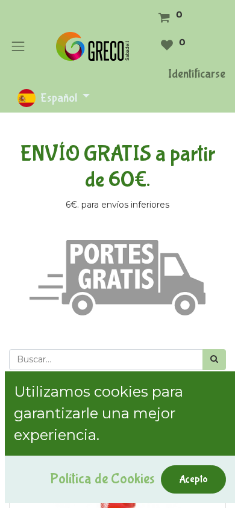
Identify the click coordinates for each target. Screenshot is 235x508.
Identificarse (196, 74)
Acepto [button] (193, 479)
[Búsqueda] (214, 359)
